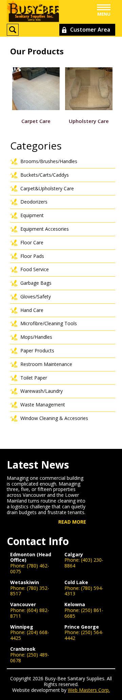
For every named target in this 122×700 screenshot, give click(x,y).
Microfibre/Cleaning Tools (48, 323)
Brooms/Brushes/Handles (48, 161)
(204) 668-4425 (29, 635)
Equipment (32, 215)
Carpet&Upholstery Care (47, 188)
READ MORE (72, 522)
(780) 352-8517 (29, 591)
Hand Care (31, 310)
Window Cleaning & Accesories (54, 418)
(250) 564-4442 (83, 635)
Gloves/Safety (35, 296)
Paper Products (37, 350)
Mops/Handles (36, 337)
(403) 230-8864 (83, 563)
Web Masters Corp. (89, 690)
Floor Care (31, 242)
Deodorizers (33, 201)
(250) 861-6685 (83, 613)
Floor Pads (32, 256)
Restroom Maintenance (46, 364)
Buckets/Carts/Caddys (44, 175)
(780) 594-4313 (83, 591)
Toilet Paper (33, 377)
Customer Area (90, 29)
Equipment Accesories (44, 229)
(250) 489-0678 (29, 657)
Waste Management (42, 404)
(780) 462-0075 (29, 568)
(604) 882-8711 (29, 613)
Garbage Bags (36, 283)
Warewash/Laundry (41, 391)
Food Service (34, 269)
